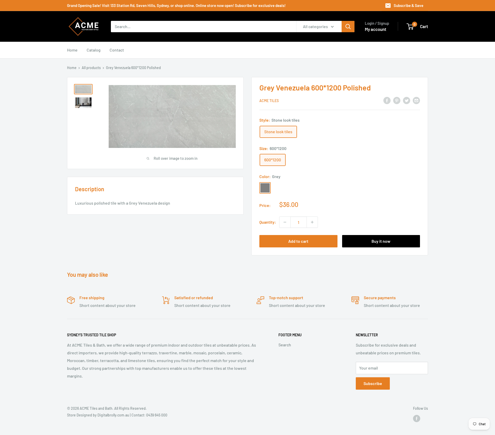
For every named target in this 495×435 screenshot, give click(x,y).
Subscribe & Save (408, 5)
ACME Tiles (269, 100)
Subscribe (373, 383)
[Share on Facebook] (387, 100)
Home (72, 49)
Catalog (94, 49)
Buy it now (381, 241)
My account (375, 29)
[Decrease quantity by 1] (284, 222)
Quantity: (267, 222)
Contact (117, 49)
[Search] (348, 26)
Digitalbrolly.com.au (113, 415)
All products (91, 67)
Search (284, 344)
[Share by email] (416, 100)
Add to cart (298, 241)
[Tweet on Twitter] (406, 100)
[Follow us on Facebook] (416, 418)
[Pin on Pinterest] (396, 100)
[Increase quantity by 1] (312, 222)
